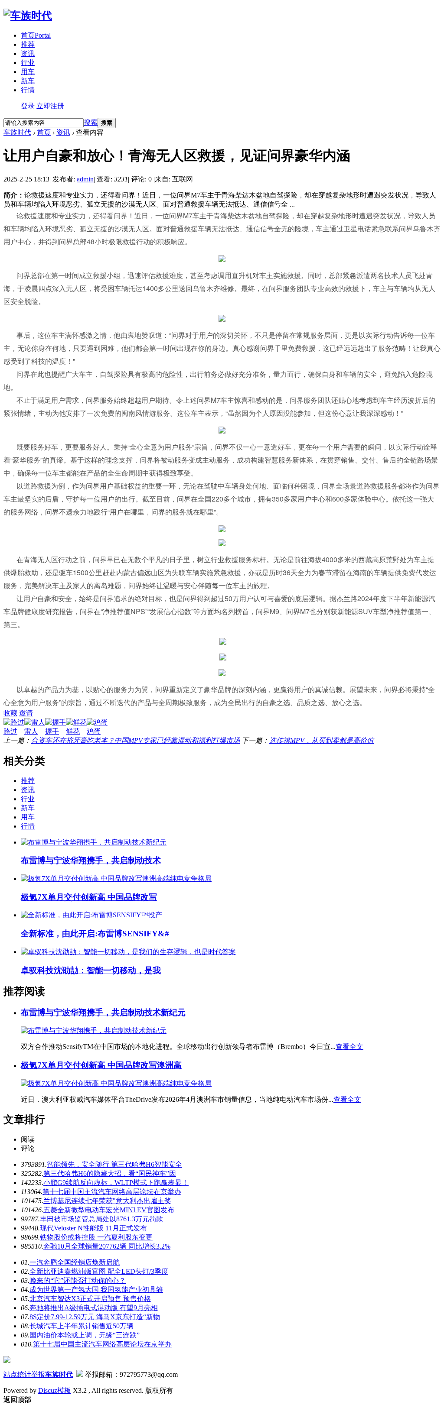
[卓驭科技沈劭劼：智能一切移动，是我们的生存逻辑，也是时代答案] (128, 951)
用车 (28, 71)
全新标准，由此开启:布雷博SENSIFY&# (95, 933)
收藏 (10, 713)
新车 (28, 80)
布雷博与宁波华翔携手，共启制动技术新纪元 (103, 1012)
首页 (36, 35)
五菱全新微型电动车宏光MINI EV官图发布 (108, 1210)
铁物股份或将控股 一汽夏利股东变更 (96, 1237)
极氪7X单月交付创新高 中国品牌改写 (89, 897)
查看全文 (349, 1046)
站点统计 (17, 1374)
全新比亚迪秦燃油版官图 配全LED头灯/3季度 (98, 1271)
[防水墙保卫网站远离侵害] (79, 1374)
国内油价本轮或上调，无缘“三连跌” (84, 1335)
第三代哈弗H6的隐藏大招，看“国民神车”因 (109, 1173)
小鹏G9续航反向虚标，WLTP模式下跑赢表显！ (116, 1182)
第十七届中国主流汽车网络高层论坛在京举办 (111, 1191)
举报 (38, 1374)
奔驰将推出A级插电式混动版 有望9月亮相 (93, 1307)
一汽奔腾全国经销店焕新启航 (74, 1262)
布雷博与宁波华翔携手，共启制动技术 (91, 860)
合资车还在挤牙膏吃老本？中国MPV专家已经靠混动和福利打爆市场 (135, 740)
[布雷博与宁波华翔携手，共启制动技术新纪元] (93, 842)
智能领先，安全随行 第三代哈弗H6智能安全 (114, 1164)
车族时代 (17, 132)
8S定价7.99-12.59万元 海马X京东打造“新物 (94, 1317)
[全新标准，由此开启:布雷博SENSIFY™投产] (91, 915)
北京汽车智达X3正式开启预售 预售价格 (90, 1298)
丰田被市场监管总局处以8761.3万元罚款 (101, 1219)
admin (85, 179)
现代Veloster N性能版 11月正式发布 (93, 1228)
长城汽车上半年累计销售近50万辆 (81, 1326)
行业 (28, 62)
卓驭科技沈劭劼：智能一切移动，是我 (91, 970)
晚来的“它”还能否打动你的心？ (77, 1280)
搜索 (91, 122)
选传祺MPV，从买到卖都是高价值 (321, 740)
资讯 (28, 53)
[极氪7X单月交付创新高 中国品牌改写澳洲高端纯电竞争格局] (116, 878)
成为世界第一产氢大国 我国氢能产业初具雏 (96, 1289)
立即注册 (50, 106)
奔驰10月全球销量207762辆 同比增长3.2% (106, 1246)
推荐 (28, 44)
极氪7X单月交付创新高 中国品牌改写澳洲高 (101, 1065)
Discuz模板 (54, 1390)
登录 (28, 106)
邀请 (26, 713)
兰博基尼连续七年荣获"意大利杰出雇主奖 (107, 1200)
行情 (28, 90)
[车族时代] (27, 15)
